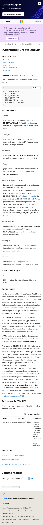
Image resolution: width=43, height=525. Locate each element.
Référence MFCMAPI (10, 68)
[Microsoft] (21, 21)
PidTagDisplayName (26, 123)
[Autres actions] (39, 44)
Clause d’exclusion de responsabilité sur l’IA (16, 508)
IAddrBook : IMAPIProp (10, 460)
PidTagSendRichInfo (28, 196)
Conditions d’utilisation (9, 519)
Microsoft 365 (11, 44)
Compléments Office (25, 44)
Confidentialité (6, 514)
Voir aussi (6, 70)
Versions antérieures (9, 511)
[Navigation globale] (2, 21)
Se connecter (37, 22)
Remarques (7, 65)
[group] (21, 431)
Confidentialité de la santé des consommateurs (17, 516)
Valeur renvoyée (8, 63)
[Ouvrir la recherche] (30, 21)
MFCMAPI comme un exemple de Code (16, 464)
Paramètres (7, 60)
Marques (35, 519)
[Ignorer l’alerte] (39, 3)
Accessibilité (23, 519)
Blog (19, 511)
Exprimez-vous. (12, 38)
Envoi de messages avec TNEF (13, 396)
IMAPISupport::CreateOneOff (13, 455)
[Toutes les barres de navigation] (3, 44)
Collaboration (29, 511)
